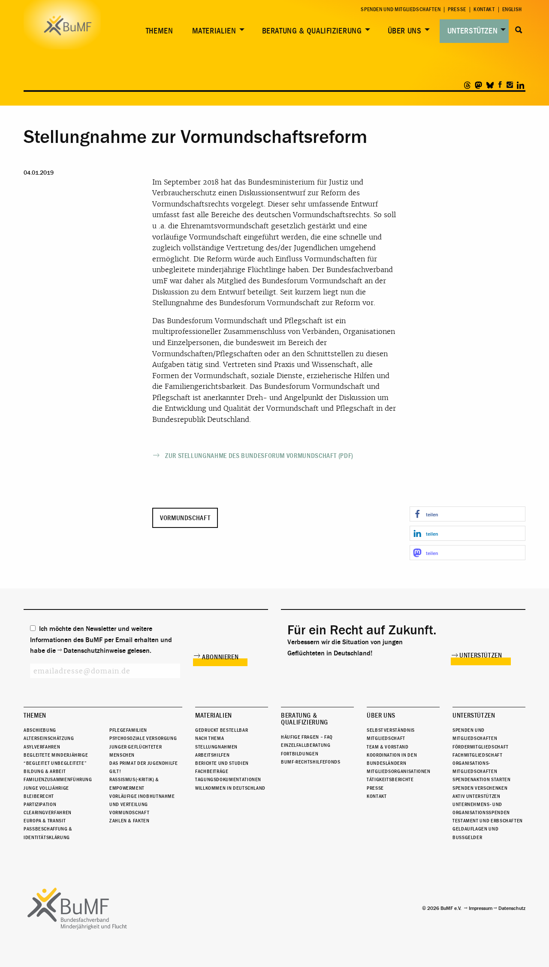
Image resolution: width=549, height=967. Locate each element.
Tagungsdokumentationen (228, 779)
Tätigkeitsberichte (390, 779)
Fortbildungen (299, 754)
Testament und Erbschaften (487, 821)
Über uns (405, 31)
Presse (457, 9)
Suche (518, 30)
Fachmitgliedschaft (477, 755)
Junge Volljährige (46, 788)
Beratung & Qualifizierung (312, 31)
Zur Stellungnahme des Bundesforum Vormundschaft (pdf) (259, 456)
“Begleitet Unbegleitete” (55, 763)
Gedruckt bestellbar (221, 730)
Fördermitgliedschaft (480, 747)
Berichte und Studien (222, 763)
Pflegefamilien (128, 730)
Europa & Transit (45, 821)
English (512, 9)
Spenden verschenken (479, 788)
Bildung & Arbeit (45, 771)
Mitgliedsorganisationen (399, 771)
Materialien (214, 31)
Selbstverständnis (391, 730)
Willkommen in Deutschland (230, 788)
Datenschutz (511, 908)
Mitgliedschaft (386, 738)
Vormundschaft (185, 518)
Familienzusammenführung (58, 779)
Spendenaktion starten (481, 779)
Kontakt (484, 9)
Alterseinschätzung (49, 738)
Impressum (480, 908)
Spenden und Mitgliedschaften (400, 9)
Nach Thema (209, 738)
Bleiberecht (39, 796)
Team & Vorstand (388, 747)
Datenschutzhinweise (94, 651)
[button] (467, 513)
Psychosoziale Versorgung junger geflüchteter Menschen (143, 746)
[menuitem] (158, 31)
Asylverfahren (42, 747)
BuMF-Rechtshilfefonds (310, 762)
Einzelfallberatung (306, 745)
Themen (159, 31)
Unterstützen (472, 31)
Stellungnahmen (216, 747)
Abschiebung (40, 730)
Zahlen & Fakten (129, 821)
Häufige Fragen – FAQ (307, 737)
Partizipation (40, 804)
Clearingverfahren (48, 812)
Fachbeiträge (212, 771)
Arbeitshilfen (212, 755)
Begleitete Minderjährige (56, 755)
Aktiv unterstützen (476, 796)
